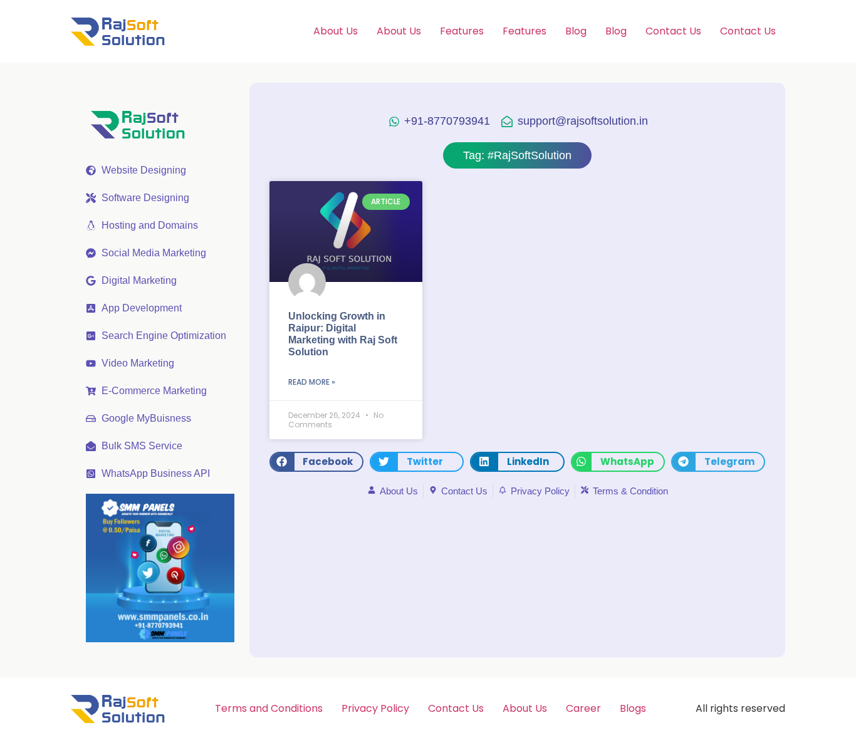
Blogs (633, 708)
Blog (576, 31)
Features (462, 31)
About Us (335, 31)
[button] (316, 462)
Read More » (311, 382)
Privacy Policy (375, 708)
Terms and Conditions (269, 708)
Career (583, 708)
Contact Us (673, 31)
